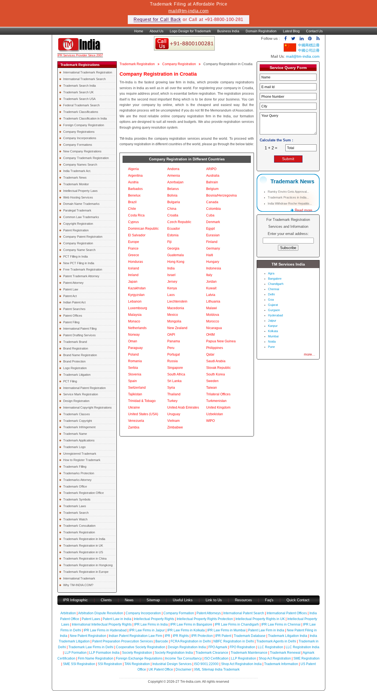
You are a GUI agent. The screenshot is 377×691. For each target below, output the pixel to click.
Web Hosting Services (78, 197)
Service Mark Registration (80, 394)
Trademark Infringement (79, 427)
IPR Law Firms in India (151, 624)
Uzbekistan (214, 414)
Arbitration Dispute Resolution (100, 613)
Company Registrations (79, 131)
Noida (272, 341)
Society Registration (137, 653)
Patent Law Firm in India (266, 630)
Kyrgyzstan (136, 295)
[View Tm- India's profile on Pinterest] (310, 38)
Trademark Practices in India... (288, 197)
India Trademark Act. (77, 171)
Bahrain (212, 182)
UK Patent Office (160, 669)
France (133, 248)
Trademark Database (250, 636)
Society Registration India (174, 653)
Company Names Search (80, 164)
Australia (212, 176)
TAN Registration (137, 664)
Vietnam (173, 421)
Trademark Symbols (77, 499)
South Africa (176, 374)
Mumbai (273, 336)
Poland (133, 354)
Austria (133, 182)
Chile (132, 209)
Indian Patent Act (74, 302)
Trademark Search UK (78, 92)
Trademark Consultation (79, 525)
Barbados (135, 189)
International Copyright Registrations (87, 407)
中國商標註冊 (309, 45)
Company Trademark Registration (86, 158)
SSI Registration (110, 664)
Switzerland (137, 388)
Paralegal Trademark (77, 210)
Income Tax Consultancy (183, 658)
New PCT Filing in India (78, 263)
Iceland (133, 268)
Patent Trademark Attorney (81, 276)
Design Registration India (187, 647)
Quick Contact (297, 600)
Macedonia (175, 308)
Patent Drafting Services (79, 335)
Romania (135, 361)
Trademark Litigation (77, 374)
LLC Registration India (302, 647)
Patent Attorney (73, 282)
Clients (106, 600)
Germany (213, 248)
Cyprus (133, 222)
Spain (132, 381)
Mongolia (174, 321)
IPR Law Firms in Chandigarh (237, 624)
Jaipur (272, 320)
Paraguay (135, 348)
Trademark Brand (75, 341)
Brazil (132, 202)
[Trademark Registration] (80, 50)
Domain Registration (261, 31)
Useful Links (183, 600)
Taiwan (211, 388)
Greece (133, 255)
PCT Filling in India (75, 256)
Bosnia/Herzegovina (221, 195)
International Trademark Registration (87, 72)
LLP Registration (243, 658)
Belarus (173, 189)
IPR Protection (202, 636)
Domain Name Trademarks (81, 203)
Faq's (269, 600)
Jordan (211, 282)
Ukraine (134, 407)
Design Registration (76, 401)
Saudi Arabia (215, 361)
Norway (134, 335)
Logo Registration (75, 368)
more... (309, 354)
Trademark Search (76, 512)
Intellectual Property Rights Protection (205, 619)
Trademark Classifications (80, 111)
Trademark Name (75, 433)
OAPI (171, 335)
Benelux (134, 195)
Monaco (134, 321)
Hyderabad (275, 315)
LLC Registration (270, 647)
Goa (271, 299)
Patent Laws (91, 619)
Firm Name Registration (95, 658)
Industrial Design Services (172, 664)
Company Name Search (79, 249)
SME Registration (306, 658)
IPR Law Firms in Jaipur (147, 630)
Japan (132, 282)
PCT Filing (70, 381)
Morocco (212, 321)
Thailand (173, 394)
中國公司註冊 (309, 50)
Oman (132, 341)
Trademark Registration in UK (83, 545)
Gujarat (273, 304)
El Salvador (136, 235)
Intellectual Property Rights (154, 619)
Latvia (210, 295)
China (171, 209)
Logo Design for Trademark (190, 31)
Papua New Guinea (221, 341)
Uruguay (173, 414)
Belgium (212, 189)
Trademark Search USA (79, 98)
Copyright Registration (78, 223)
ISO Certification (216, 658)
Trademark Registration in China (85, 558)
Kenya (172, 288)
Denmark (213, 222)
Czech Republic (179, 222)
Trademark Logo (74, 447)
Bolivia (172, 195)
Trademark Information (281, 664)
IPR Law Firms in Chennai (281, 624)
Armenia (173, 176)
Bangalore (275, 278)
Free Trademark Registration (82, 269)
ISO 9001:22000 (206, 664)
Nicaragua (214, 328)
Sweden (212, 381)
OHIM (210, 335)
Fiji (169, 242)
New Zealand (177, 328)
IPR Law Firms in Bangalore (191, 624)
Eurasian (213, 235)
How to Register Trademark (81, 460)
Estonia (173, 235)
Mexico (172, 315)
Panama (173, 341)
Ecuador (173, 229)
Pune (271, 346)
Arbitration (68, 613)
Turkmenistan (216, 401)
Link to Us (214, 600)
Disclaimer (184, 669)
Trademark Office (75, 486)
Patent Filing (71, 322)
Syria (171, 388)
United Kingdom (218, 407)
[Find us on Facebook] (285, 38)
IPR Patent (223, 636)
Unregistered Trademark (79, 453)
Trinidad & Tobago (142, 401)
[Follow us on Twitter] (293, 38)
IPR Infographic (75, 600)
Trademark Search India (79, 85)
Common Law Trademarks (81, 217)
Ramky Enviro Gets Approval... (288, 191)
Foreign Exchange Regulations (139, 658)
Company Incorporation (143, 613)
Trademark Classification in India (85, 118)
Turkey (172, 401)
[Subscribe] (318, 38)
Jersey (172, 282)
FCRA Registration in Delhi (191, 641)
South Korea (215, 374)
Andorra (173, 169)
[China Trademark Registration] (290, 50)
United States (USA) (143, 414)
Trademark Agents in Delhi (276, 641)
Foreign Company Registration (83, 125)
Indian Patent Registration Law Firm (135, 636)
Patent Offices (72, 315)
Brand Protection (74, 361)
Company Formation (178, 613)
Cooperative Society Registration (140, 647)
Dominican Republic (143, 229)
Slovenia (134, 374)
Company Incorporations (79, 138)
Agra (271, 273)
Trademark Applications (79, 440)
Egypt (210, 229)
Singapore (175, 368)
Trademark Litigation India (287, 636)
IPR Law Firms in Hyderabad (105, 630)
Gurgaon (274, 310)
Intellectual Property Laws (80, 190)
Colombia (213, 209)
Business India (228, 31)
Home (138, 31)
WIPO (210, 421)
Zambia (133, 427)
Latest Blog (291, 31)
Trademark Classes (76, 414)
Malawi (211, 308)
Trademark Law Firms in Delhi (90, 647)
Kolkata (273, 331)
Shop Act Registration (275, 658)
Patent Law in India (117, 619)
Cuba (210, 215)
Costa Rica (136, 215)
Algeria (133, 169)
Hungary (212, 262)
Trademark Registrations (80, 65)
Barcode (161, 641)
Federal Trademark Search (81, 105)
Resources (243, 600)
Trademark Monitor (76, 184)
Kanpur (273, 325)
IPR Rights (181, 636)
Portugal (173, 354)
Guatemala (175, 255)
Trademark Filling (74, 466)
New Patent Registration (88, 636)
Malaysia (135, 315)
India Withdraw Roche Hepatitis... (290, 203)
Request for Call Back (157, 19)
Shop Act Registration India (241, 664)
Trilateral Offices (218, 394)
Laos (171, 295)
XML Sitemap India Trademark (217, 669)
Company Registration (78, 243)
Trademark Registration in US (83, 552)
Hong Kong (175, 262)
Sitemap (153, 600)
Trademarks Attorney (77, 479)
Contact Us (314, 31)
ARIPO (211, 169)
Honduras (135, 262)
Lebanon (135, 301)
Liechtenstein (177, 301)
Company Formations (77, 144)
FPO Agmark (217, 647)
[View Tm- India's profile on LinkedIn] (302, 38)
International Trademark (79, 578)
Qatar (210, 354)
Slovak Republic (218, 368)
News (130, 600)
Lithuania (213, 301)
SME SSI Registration (79, 664)
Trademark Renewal (285, 653)
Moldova (212, 315)
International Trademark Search (84, 79)
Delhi (271, 294)
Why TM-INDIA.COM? (78, 585)
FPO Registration (242, 647)
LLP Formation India (104, 653)
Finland (211, 242)
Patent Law (70, 289)
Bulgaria (173, 202)
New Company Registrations (82, 151)
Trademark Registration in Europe (85, 571)
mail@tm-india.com (188, 11)
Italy (209, 275)
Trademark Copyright (77, 420)
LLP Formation (76, 653)
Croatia (172, 215)
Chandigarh (275, 283)
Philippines (214, 348)
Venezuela (136, 421)
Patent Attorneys (209, 613)
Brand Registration (75, 348)
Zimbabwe (175, 427)
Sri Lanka (174, 381)
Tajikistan (135, 394)
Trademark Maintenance (249, 653)
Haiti (209, 255)
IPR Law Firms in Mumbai (226, 630)
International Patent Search (243, 613)
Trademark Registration (79, 532)
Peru (170, 348)
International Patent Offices (287, 613)
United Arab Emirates (183, 407)
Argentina (135, 176)
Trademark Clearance (211, 653)
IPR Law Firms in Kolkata (186, 630)
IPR (167, 636)
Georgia (173, 248)
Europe (133, 242)
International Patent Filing (80, 328)
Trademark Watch (75, 519)
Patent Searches (74, 309)
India (171, 268)
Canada (212, 202)
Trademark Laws (74, 506)
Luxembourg (137, 308)
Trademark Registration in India (84, 539)
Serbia (133, 368)
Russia (172, 361)
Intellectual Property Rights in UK (260, 619)
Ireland (133, 275)
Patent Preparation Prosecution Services (122, 641)
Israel (171, 275)
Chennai (273, 289)
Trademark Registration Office (83, 492)
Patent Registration (76, 230)
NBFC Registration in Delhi (233, 641)
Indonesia (213, 268)
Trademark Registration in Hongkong (88, 565)
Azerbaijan (175, 182)
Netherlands (137, 328)
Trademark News (75, 177)
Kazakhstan (137, 288)
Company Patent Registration (82, 236)
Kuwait (211, 288)
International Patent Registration (84, 388)
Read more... (304, 210)
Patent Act (70, 296)
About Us (156, 31)
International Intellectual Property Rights (102, 624)
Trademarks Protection (78, 473)
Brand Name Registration (80, 355)
